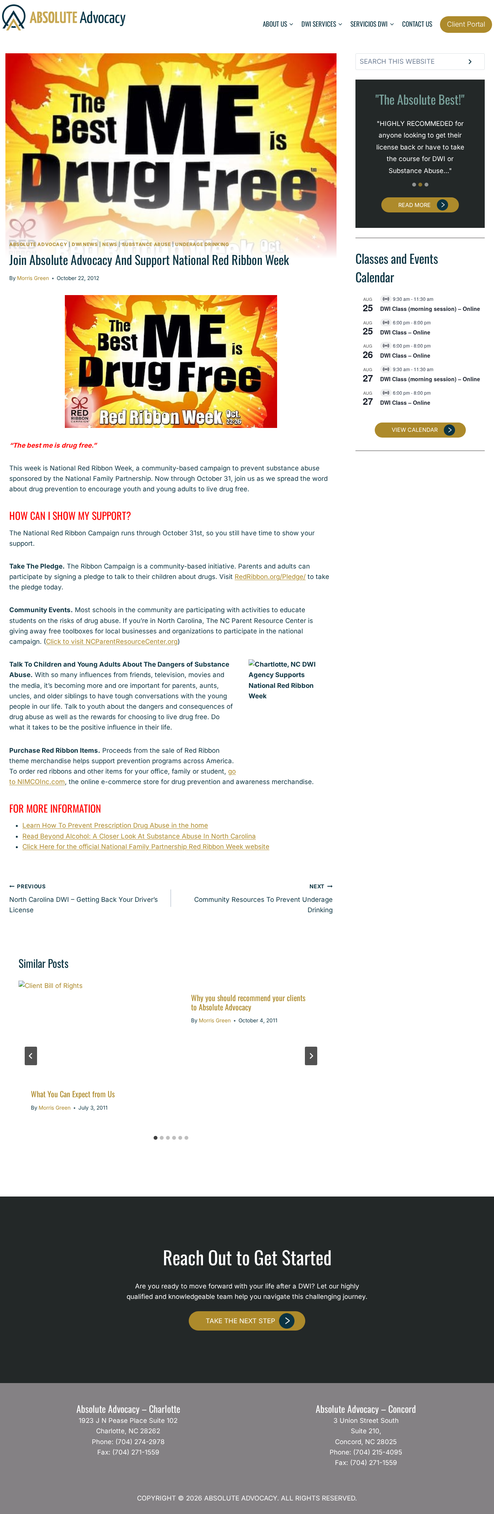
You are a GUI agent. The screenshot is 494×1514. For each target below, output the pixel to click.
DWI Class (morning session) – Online (430, 308)
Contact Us (417, 24)
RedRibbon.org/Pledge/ (270, 576)
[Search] (470, 61)
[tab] (155, 1138)
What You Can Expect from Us (73, 1094)
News (109, 244)
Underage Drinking (202, 244)
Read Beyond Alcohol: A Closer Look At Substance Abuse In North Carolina (139, 836)
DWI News (85, 244)
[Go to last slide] (31, 1056)
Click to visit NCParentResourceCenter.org (112, 641)
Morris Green (33, 278)
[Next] (311, 1056)
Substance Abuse (146, 244)
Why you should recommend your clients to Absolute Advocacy (248, 1002)
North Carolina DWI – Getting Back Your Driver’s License (83, 898)
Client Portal (466, 24)
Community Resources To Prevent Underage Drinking (263, 898)
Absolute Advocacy (38, 244)
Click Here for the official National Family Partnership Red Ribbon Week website (145, 846)
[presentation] (91, 1029)
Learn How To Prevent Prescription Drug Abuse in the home (115, 825)
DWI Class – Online (405, 332)
